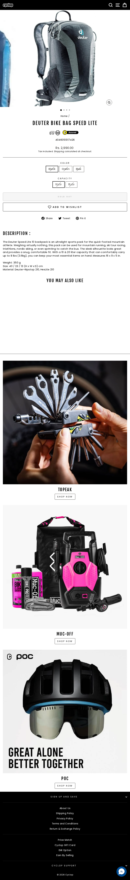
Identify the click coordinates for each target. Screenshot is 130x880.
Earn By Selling (65, 855)
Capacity (65, 178)
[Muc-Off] (65, 567)
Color (65, 163)
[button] (121, 872)
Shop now (65, 496)
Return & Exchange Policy (65, 828)
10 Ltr (58, 184)
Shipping (59, 151)
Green (66, 169)
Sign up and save (64, 796)
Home (64, 116)
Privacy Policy (65, 818)
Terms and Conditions (65, 823)
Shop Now (65, 641)
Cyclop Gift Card (65, 845)
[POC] (65, 711)
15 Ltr (71, 184)
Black (52, 169)
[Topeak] (65, 422)
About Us (65, 808)
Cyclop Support (64, 865)
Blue (78, 169)
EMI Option (65, 850)
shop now (65, 785)
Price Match (65, 840)
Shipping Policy (65, 813)
